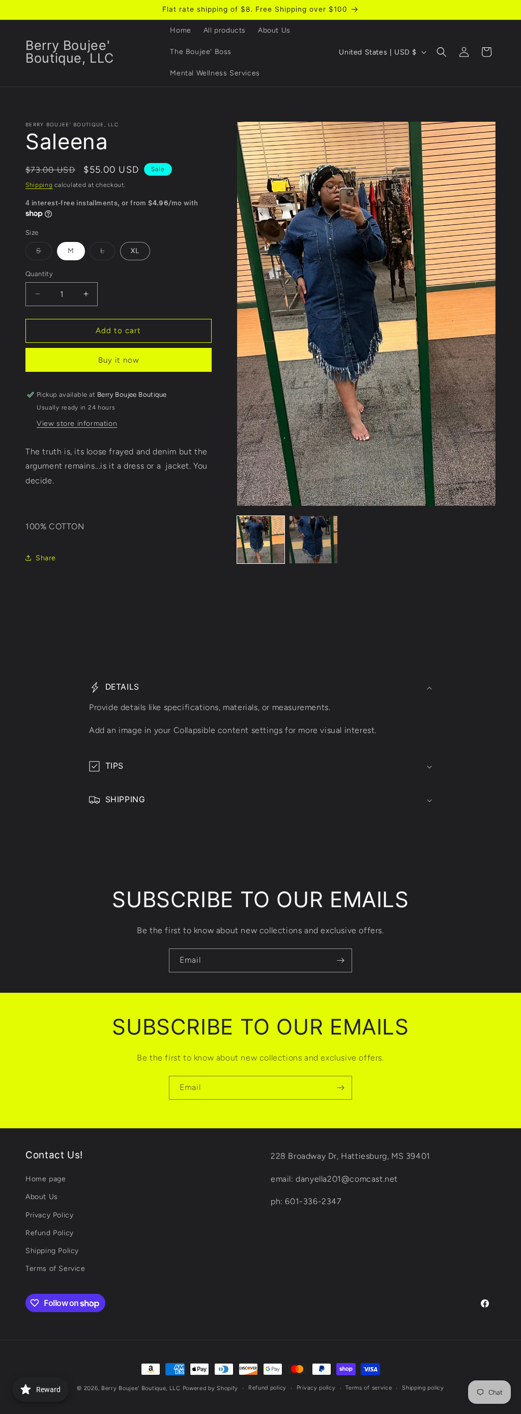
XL (135, 251)
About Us (41, 1196)
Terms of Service (55, 1268)
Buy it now (118, 360)
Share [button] (46, 558)
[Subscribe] (340, 960)
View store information (77, 423)
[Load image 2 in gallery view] (313, 540)
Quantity (39, 274)
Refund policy (267, 1387)
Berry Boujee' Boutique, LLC (141, 1388)
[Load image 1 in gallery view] (261, 540)
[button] (441, 52)
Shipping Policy (52, 1250)
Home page (45, 1179)
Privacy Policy (49, 1215)
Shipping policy (423, 1387)
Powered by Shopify (211, 1388)
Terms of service (368, 1387)
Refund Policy (49, 1233)
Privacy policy (316, 1387)
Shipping (39, 184)
